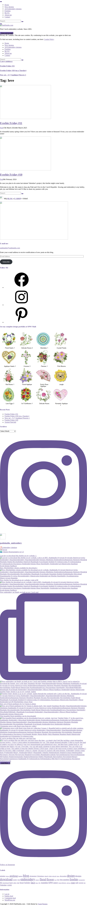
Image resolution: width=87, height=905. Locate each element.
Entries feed (9, 896)
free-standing (64, 880)
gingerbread (5, 883)
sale (77, 883)
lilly (40, 883)
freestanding (82, 879)
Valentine (3, 885)
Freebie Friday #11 (11, 123)
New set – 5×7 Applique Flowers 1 (13, 75)
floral (43, 879)
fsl (1, 883)
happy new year (14, 883)
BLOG (7, 13)
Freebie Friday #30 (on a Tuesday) (13, 70)
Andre (7, 876)
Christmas (40, 876)
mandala (44, 883)
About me (8, 15)
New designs (9, 7)
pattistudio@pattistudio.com (10, 248)
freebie (74, 879)
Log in (7, 894)
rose (73, 882)
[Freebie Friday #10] (25, 170)
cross (50, 876)
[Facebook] (22, 287)
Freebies (8, 11)
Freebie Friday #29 (11, 420)
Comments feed (10, 898)
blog (26, 875)
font (55, 879)
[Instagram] (22, 305)
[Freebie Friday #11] (25, 118)
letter (36, 883)
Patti (1, 128)
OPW (50, 883)
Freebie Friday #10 (11, 174)
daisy (58, 876)
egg (18, 880)
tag (84, 883)
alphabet (2, 876)
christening (32, 876)
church (46, 876)
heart (22, 883)
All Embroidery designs (13, 9)
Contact (7, 17)
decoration (63, 876)
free (58, 880)
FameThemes (42, 904)
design (71, 875)
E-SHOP (17, 199)
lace (33, 882)
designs (78, 876)
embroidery (28, 879)
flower (50, 879)
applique (14, 876)
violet (9, 885)
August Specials (10, 422)
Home (7, 5)
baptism (20, 876)
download (6, 879)
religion (68, 883)
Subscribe (6, 262)
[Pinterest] (22, 322)
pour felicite (62, 883)
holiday (27, 883)
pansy (55, 883)
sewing (81, 883)
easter (15, 880)
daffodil (54, 876)
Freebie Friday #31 (7, 66)
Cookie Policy (49, 39)
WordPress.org (10, 900)
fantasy (37, 879)
